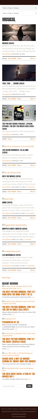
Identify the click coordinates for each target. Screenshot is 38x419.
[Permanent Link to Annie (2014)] (7, 199)
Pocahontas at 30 (10, 322)
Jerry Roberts (6, 54)
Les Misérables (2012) (11, 255)
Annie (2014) (7, 202)
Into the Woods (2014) (11, 176)
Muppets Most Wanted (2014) (14, 228)
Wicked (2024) (8, 43)
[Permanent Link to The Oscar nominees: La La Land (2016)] (18, 146)
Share (19, 58)
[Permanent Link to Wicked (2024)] (19, 41)
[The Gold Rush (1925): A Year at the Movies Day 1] (19, 369)
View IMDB (12, 58)
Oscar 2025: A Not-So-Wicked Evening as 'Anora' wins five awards (19, 360)
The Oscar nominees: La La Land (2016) (15, 151)
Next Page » (6, 277)
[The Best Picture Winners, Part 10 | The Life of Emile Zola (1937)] (19, 302)
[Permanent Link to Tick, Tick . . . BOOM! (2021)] (19, 81)
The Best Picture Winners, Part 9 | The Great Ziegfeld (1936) (18, 340)
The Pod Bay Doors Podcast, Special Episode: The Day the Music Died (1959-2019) (18, 126)
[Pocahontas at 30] (19, 319)
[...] (32, 297)
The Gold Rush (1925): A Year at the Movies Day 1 (18, 375)
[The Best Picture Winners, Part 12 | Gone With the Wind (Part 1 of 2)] (19, 287)
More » (33, 58)
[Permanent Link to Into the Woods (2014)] (11, 172)
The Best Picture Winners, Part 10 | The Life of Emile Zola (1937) (18, 308)
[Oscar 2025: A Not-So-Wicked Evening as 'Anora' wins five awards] (19, 354)
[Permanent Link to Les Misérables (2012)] (11, 251)
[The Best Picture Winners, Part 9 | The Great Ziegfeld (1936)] (19, 334)
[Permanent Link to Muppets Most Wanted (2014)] (14, 225)
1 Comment (27, 239)
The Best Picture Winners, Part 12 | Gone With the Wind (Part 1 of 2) (18, 293)
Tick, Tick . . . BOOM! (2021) (13, 83)
